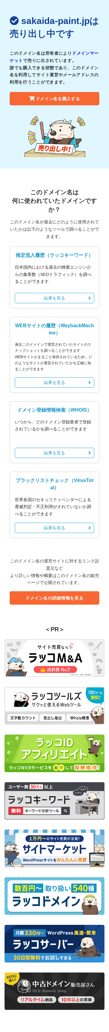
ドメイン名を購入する (58, 98)
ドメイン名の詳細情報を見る (54, 598)
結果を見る (54, 298)
